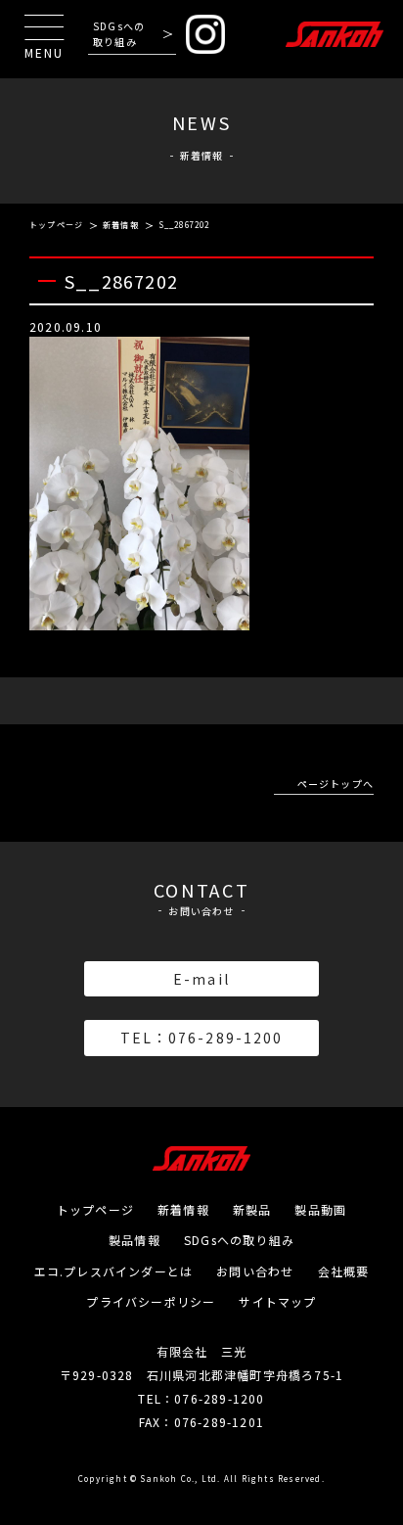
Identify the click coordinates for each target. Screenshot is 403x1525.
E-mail (201, 979)
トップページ (56, 224)
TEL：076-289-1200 (202, 1037)
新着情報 (121, 224)
